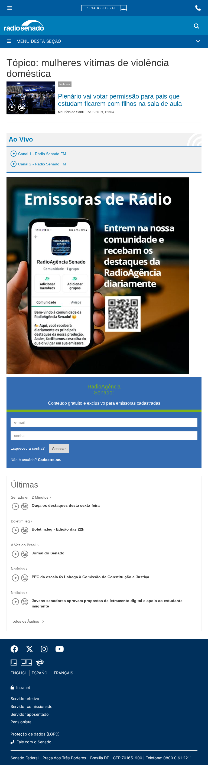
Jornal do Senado (48, 553)
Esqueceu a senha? (28, 448)
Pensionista (21, 722)
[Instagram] (44, 649)
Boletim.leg (20, 521)
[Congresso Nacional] (26, 662)
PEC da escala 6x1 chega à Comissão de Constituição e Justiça (90, 577)
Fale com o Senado (33, 742)
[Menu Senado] (10, 8)
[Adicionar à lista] (22, 107)
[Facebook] (16, 649)
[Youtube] (57, 649)
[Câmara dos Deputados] (15, 662)
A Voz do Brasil (23, 545)
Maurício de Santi (71, 112)
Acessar (59, 448)
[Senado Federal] (104, 8)
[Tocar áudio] (12, 107)
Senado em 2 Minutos (29, 497)
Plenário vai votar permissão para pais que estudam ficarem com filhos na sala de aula (120, 100)
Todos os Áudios (25, 621)
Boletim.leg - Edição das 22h (58, 529)
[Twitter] (29, 649)
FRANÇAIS (63, 673)
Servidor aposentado (30, 714)
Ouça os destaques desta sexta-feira (66, 505)
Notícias (64, 84)
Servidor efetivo (25, 698)
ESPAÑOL (41, 673)
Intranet (22, 687)
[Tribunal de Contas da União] (39, 662)
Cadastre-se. (49, 459)
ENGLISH (19, 673)
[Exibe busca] (196, 26)
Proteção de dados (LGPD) (35, 734)
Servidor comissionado (32, 706)
